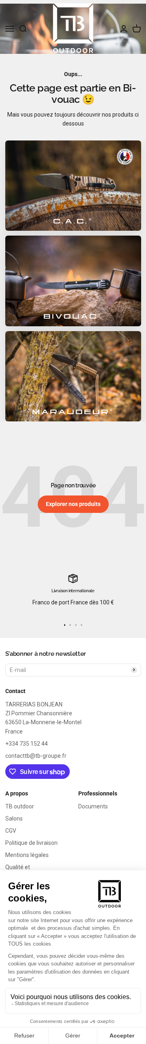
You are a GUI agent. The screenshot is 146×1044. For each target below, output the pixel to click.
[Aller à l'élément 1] (65, 625)
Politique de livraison (31, 843)
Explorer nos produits (73, 504)
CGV (10, 830)
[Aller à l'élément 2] (70, 625)
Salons (14, 818)
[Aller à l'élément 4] (81, 625)
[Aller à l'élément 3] (76, 625)
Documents (93, 806)
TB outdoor (19, 806)
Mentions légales (27, 855)
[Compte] (123, 28)
